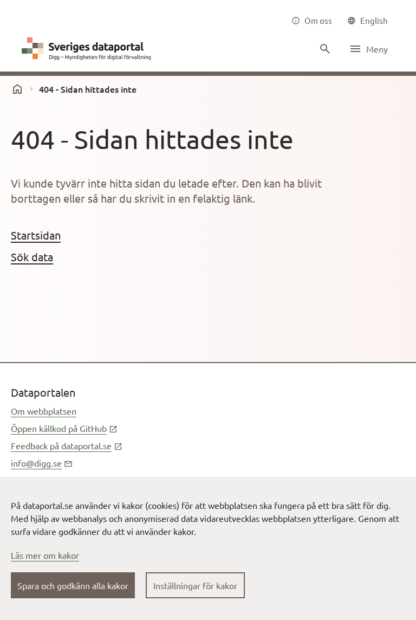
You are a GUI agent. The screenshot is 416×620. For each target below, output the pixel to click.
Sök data (32, 256)
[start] (17, 88)
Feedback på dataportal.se (66, 445)
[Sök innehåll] (324, 49)
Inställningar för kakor (195, 585)
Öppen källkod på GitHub (64, 428)
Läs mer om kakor (45, 555)
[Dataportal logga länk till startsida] (89, 49)
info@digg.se (42, 462)
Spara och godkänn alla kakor (72, 585)
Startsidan (36, 235)
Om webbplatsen (43, 410)
